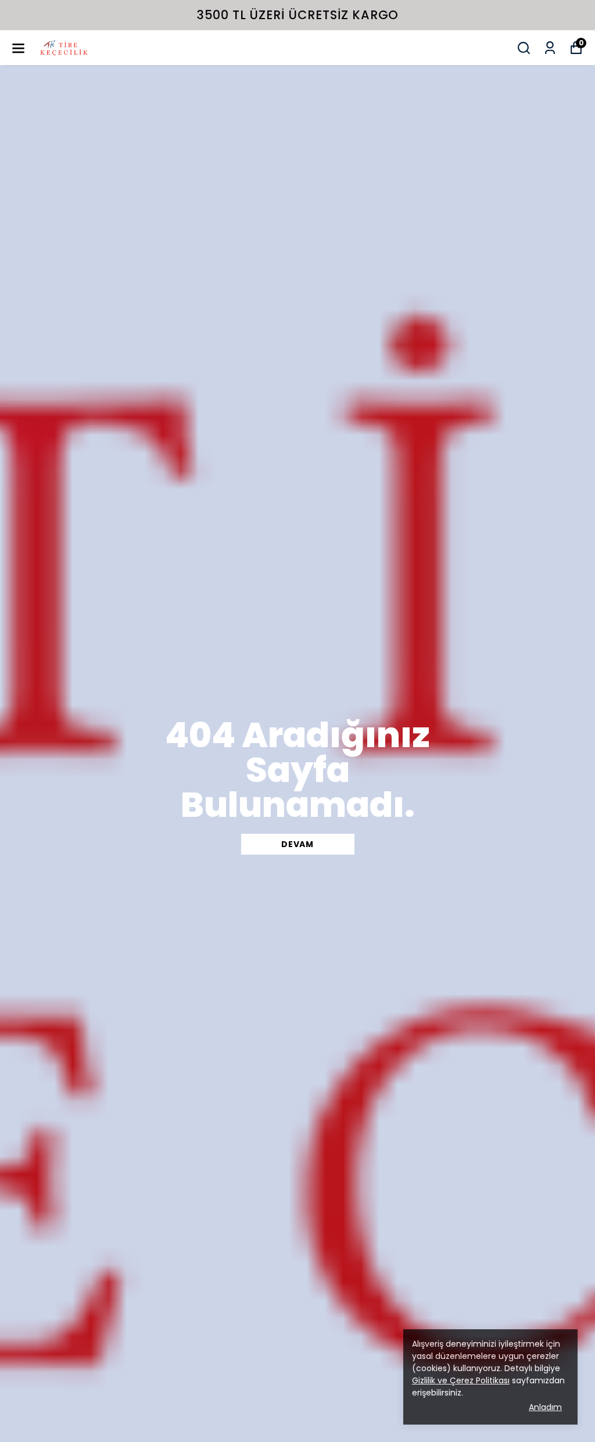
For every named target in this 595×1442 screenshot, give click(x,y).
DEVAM (297, 844)
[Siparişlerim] (550, 48)
